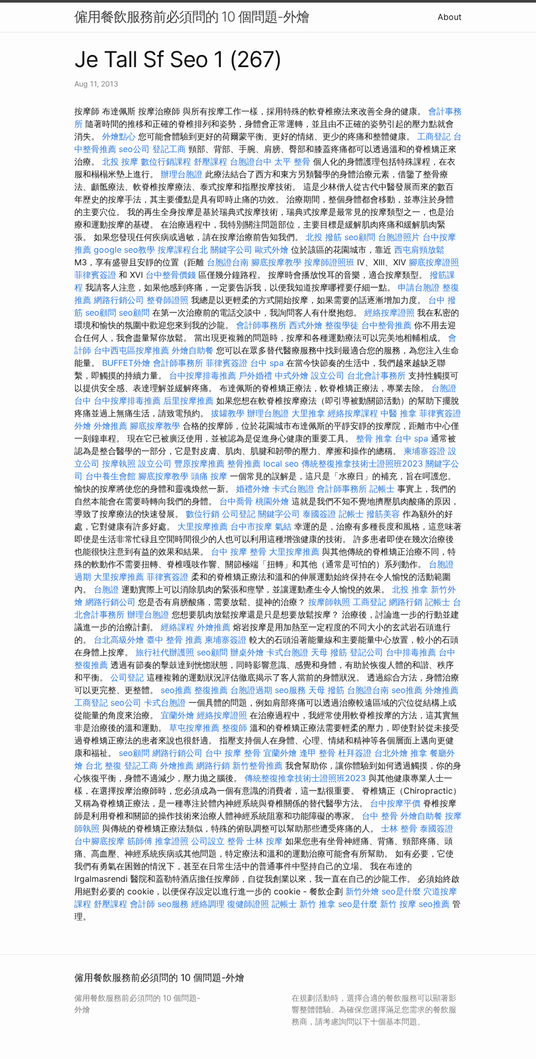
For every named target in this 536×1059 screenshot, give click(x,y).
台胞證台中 (251, 161)
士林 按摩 (265, 841)
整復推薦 (211, 690)
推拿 (418, 753)
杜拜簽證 (355, 753)
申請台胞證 (419, 287)
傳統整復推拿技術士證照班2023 (362, 463)
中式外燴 (291, 375)
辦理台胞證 (182, 174)
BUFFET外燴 (126, 363)
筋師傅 (139, 841)
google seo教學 (124, 249)
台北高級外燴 (119, 639)
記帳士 (382, 488)
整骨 (235, 841)
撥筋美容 (383, 514)
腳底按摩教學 (276, 262)
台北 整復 (103, 765)
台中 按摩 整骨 (238, 551)
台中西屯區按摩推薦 (131, 350)
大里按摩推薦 (202, 526)
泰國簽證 (319, 514)
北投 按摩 (120, 161)
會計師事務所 (261, 325)
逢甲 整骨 (317, 753)
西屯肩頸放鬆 (419, 249)
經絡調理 (208, 904)
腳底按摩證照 (434, 262)
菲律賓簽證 (95, 274)
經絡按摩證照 (389, 312)
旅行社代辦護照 (165, 652)
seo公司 (134, 149)
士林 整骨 (399, 828)
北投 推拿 (410, 589)
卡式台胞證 (293, 488)
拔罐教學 (227, 413)
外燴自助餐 (193, 350)
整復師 (234, 727)
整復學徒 (342, 325)
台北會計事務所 (376, 375)
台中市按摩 (251, 526)
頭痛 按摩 (209, 476)
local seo (281, 463)
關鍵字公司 (231, 249)
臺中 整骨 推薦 (174, 639)
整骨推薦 (244, 463)
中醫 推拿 (399, 413)
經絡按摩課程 (353, 413)
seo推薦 (176, 690)
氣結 (283, 526)
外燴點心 (119, 136)
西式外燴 (305, 325)
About (450, 17)
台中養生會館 (110, 476)
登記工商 (169, 149)
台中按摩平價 (395, 803)
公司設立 (208, 841)
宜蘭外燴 (177, 715)
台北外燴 (391, 753)
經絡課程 (177, 627)
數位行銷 (202, 514)
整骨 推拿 (374, 438)
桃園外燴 (272, 501)
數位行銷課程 (166, 161)
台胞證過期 (251, 690)
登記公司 (366, 652)
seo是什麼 (401, 891)
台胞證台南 (228, 262)
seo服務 (290, 690)
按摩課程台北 (183, 249)
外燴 (82, 425)
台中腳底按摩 (99, 841)
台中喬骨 (236, 501)
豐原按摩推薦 (199, 463)
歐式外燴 (271, 249)
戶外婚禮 (255, 375)
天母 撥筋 (329, 652)
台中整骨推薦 (386, 325)
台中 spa (267, 363)
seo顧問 (359, 237)
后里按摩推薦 (188, 400)
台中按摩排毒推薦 (202, 375)
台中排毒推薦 (411, 652)
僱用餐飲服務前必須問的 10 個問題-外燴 (191, 16)
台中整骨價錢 (171, 274)
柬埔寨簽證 (424, 451)
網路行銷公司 (119, 300)
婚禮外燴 (253, 488)
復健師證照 (248, 904)
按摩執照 (119, 463)
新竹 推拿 (317, 904)
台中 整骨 (380, 816)
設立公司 (327, 375)
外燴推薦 (110, 425)
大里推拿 (308, 413)
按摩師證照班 (329, 262)
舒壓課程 (210, 161)
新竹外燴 (362, 891)
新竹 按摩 (398, 904)
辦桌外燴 (247, 652)
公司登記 (238, 514)
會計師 (142, 904)
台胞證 (106, 589)
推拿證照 (171, 841)
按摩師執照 (329, 602)
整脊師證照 (167, 300)
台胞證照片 (399, 237)
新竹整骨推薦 (257, 765)
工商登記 (434, 136)
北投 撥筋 (324, 237)
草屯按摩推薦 (194, 727)
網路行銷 (405, 602)
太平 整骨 (292, 161)
